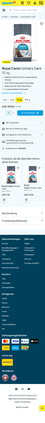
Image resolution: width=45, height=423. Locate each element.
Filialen (27, 244)
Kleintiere (5, 307)
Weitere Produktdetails (12, 93)
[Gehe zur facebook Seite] (16, 389)
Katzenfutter (28, 17)
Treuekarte (6, 259)
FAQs (4, 255)
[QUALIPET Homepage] (9, 3)
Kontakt (5, 244)
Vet (3, 329)
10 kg (19, 100)
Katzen (14, 17)
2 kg (5, 100)
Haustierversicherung (10, 268)
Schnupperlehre (8, 287)
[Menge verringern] (4, 113)
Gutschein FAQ (7, 263)
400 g (27, 100)
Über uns (27, 259)
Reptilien (5, 316)
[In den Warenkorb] (4, 199)
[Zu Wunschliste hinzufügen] (41, 23)
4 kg (12, 100)
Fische (4, 312)
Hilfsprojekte (29, 255)
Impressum (31, 395)
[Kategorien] (4, 10)
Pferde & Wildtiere (9, 325)
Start (5, 17)
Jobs (4, 279)
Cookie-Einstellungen (22, 402)
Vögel (4, 320)
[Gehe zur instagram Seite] (22, 389)
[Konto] (35, 3)
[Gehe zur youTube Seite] (29, 389)
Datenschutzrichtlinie (17, 395)
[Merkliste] (29, 3)
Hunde (4, 299)
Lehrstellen (6, 283)
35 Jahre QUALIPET (31, 263)
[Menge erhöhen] (13, 113)
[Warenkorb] (22, 3)
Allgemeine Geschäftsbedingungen (22, 399)
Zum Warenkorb (28, 113)
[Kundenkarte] (41, 3)
